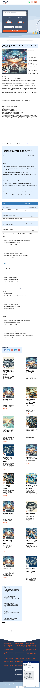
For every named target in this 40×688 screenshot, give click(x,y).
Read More (5, 383)
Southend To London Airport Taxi (20, 645)
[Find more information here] (31, 674)
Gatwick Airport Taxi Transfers (8, 658)
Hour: (16, 25)
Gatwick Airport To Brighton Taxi (8, 665)
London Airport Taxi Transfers (19, 658)
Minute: (19, 25)
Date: (4, 25)
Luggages (19, 20)
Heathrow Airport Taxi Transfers (31, 645)
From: (5, 12)
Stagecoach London (17, 288)
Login (36, 2)
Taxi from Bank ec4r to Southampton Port (11, 590)
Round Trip (21, 17)
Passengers (8, 20)
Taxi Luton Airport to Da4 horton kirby (11, 604)
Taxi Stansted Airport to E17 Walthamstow (11, 589)
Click (28, 143)
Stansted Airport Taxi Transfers (30, 658)
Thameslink (31, 288)
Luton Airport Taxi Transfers (8, 645)
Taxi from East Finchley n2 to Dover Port (11, 614)
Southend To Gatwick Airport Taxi (20, 646)
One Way (9, 17)
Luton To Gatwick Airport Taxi (19, 665)
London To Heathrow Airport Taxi (31, 649)
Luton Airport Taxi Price (7, 646)
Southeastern (25, 288)
